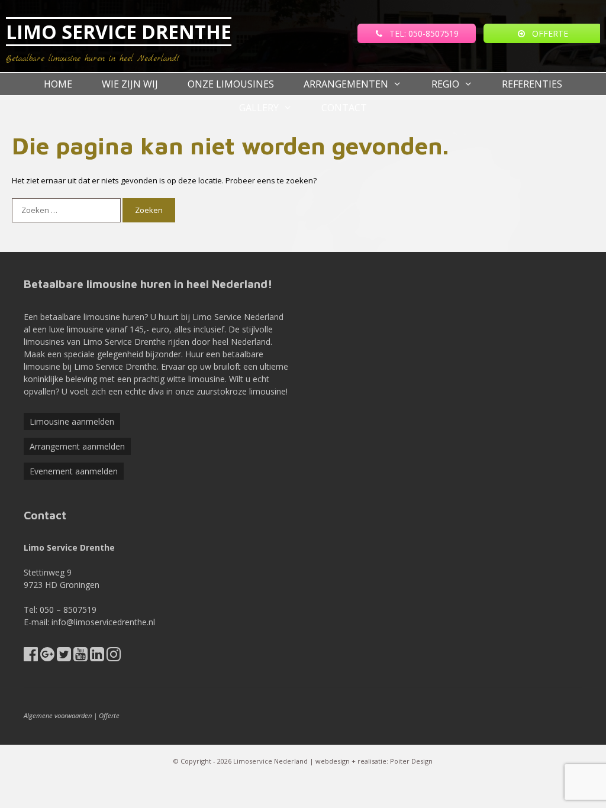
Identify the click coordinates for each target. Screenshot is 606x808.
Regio (445, 84)
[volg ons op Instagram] (114, 656)
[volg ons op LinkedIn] (97, 656)
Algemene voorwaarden (58, 715)
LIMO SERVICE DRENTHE (118, 31)
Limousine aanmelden (72, 421)
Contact (344, 107)
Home (58, 84)
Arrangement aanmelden (77, 446)
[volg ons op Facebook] (31, 656)
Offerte (109, 715)
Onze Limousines (231, 84)
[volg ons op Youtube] (80, 656)
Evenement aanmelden (74, 471)
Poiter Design (411, 761)
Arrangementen (346, 84)
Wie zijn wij (130, 84)
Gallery (259, 107)
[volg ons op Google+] (47, 656)
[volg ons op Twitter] (64, 656)
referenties (532, 84)
